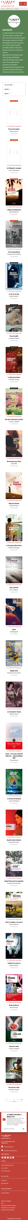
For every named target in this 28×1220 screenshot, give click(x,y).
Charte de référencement (8, 1205)
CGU (2, 1203)
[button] (9, 85)
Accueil (3, 8)
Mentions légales (6, 1201)
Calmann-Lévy (9, 8)
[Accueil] (7, 3)
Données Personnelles (7, 1209)
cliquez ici (16, 1124)
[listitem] (2, 1157)
